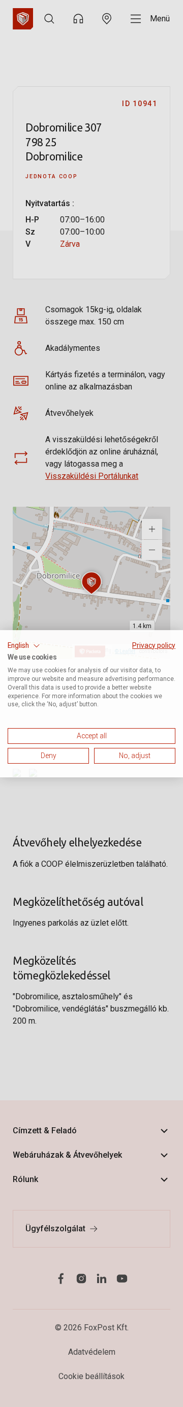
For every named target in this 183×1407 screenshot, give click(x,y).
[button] (24, 645)
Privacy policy (153, 645)
